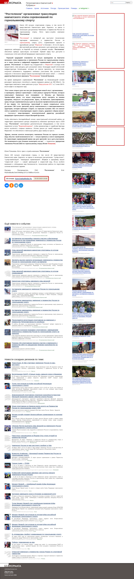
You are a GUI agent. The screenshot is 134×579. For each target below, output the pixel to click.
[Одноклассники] (11, 185)
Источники (45, 8)
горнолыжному (25, 42)
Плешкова (51, 143)
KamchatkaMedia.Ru (23, 179)
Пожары (74, 8)
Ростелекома (35, 76)
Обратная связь (9, 571)
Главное (29, 8)
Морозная (38, 45)
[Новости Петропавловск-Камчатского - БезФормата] (11, 2)
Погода (53, 8)
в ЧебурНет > (84, 8)
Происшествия (63, 8)
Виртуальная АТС (45, 84)
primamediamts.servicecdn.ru (12, 44)
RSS (15, 575)
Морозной (49, 65)
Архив (36, 8)
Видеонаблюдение (25, 126)
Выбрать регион (9, 572)
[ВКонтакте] (7, 185)
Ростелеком (24, 38)
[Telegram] (16, 185)
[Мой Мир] (21, 185)
